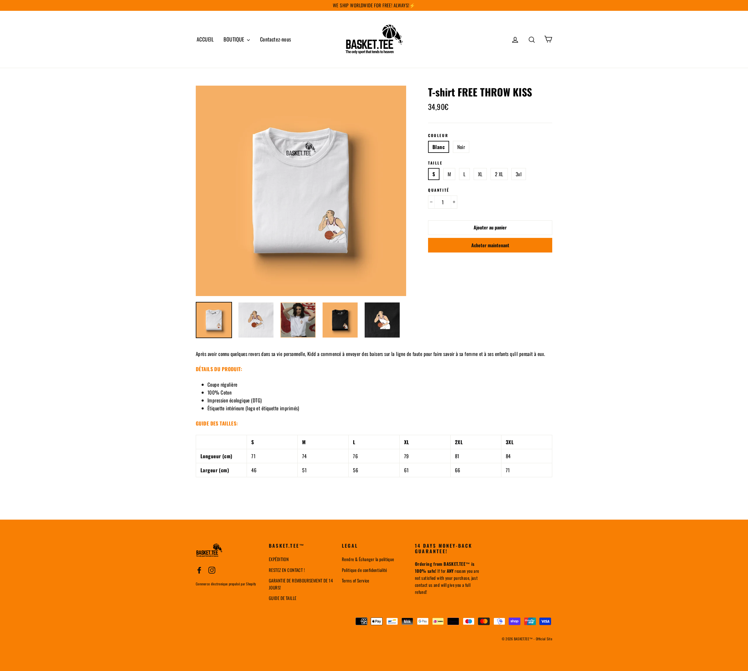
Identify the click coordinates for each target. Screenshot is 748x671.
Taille (435, 163)
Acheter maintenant (490, 245)
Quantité (438, 190)
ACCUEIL (205, 39)
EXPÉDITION (279, 559)
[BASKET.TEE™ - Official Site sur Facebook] (199, 569)
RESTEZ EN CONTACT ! (287, 570)
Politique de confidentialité (364, 570)
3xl (519, 174)
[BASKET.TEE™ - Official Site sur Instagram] (211, 569)
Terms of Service (355, 580)
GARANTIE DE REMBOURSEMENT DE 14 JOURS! (301, 584)
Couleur (438, 135)
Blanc (438, 147)
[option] (301, 191)
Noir (461, 147)
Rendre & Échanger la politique (368, 559)
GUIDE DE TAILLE (282, 598)
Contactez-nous (275, 39)
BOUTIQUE (234, 39)
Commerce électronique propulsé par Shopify (226, 583)
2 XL (499, 174)
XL (480, 174)
